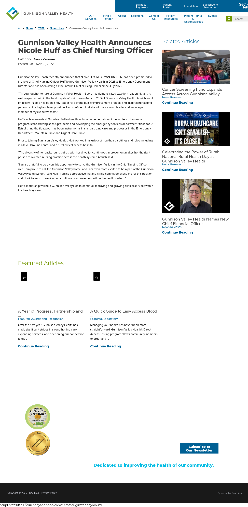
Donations (157, 450)
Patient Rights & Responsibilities (193, 19)
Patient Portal (167, 6)
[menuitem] (91, 19)
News (29, 28)
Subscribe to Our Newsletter (199, 448)
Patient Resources (171, 17)
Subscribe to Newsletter (210, 6)
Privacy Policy (49, 493)
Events (212, 16)
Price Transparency (105, 456)
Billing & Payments (142, 6)
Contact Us (154, 17)
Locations (137, 16)
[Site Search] (229, 18)
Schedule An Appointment (107, 6)
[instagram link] (214, 438)
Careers (90, 6)
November (57, 28)
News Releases (44, 59)
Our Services (91, 17)
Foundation (191, 6)
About (122, 16)
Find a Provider (107, 17)
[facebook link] (184, 438)
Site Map (34, 493)
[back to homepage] (19, 28)
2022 (41, 28)
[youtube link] (199, 438)
